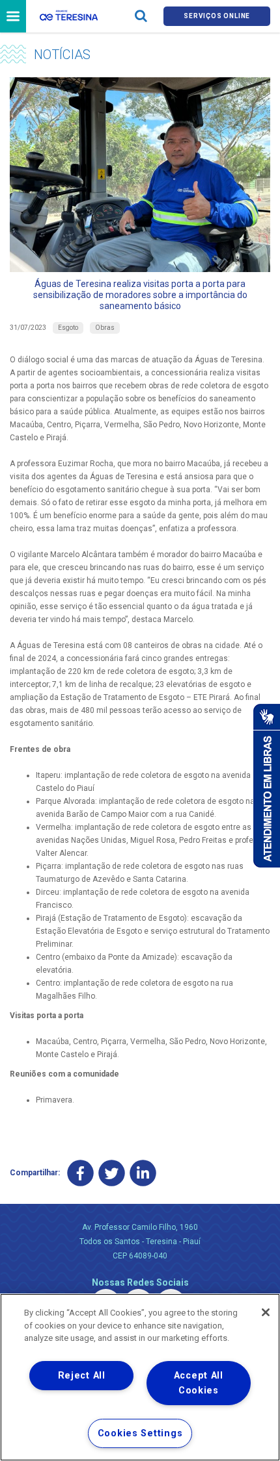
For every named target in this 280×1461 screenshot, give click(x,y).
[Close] (265, 1312)
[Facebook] (80, 1173)
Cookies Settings (140, 1433)
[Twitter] (111, 1173)
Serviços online (217, 15)
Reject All (81, 1375)
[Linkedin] (143, 1173)
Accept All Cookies (198, 1383)
